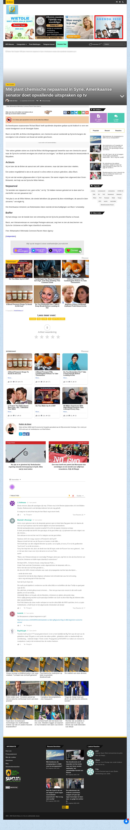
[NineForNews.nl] (10, 9)
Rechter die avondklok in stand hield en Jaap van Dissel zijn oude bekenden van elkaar (75, 724)
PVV (100, 198)
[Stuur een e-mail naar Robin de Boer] (20, 435)
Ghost (97, 760)
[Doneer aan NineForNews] (73, 250)
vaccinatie (113, 201)
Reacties (118, 130)
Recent (107, 130)
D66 (94, 194)
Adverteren (9, 760)
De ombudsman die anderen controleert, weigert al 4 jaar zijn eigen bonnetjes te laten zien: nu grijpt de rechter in (112, 165)
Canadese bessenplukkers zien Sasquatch (51, 698)
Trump (119, 198)
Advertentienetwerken (13, 766)
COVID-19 (120, 191)
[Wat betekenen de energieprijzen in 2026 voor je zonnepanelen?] (95, 139)
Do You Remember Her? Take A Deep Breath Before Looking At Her (47, 306)
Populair (96, 130)
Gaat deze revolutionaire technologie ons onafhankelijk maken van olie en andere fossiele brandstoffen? (19, 724)
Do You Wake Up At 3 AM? (19, 279)
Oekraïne (119, 194)
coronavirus (111, 191)
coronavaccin (101, 191)
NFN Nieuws (9, 44)
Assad (32, 319)
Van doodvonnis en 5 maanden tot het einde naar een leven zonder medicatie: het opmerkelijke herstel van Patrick (113, 147)
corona (93, 191)
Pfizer (94, 198)
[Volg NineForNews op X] (56, 250)
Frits (97, 769)
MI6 (38, 319)
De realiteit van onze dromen (75, 673)
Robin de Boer (13, 101)
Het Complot (15, 51)
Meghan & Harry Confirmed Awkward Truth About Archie (75, 305)
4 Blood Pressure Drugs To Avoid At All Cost (19, 305)
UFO (100, 201)
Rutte (113, 198)
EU (99, 194)
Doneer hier (61, 44)
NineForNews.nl (18, 310)
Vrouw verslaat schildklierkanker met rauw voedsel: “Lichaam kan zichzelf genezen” (22, 674)
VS (50, 319)
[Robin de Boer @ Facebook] (27, 435)
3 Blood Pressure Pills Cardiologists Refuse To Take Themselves (75, 280)
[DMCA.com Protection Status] (24, 787)
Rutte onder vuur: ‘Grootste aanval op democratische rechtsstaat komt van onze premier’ (22, 699)
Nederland (111, 194)
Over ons (8, 751)
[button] (21, 250)
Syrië (44, 319)
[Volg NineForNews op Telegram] (38, 250)
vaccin (105, 201)
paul (97, 751)
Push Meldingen (34, 44)
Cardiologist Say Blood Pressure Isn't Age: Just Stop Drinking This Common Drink (47, 280)
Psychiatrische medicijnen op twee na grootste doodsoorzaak (51, 675)
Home (9, 51)
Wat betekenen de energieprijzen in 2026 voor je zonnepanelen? (113, 137)
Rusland (106, 198)
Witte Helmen (58, 319)
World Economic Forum (107, 205)
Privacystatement (11, 754)
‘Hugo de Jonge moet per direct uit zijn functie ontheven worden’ (76, 699)
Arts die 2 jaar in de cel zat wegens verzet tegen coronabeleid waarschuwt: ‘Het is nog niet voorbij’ (113, 156)
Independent (10, 236)
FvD (104, 194)
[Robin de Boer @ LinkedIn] (24, 435)
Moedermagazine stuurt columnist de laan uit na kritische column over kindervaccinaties (113, 174)
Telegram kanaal (49, 44)
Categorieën (21, 44)
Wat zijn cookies (11, 757)
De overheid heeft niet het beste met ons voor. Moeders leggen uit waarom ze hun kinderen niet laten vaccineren (49, 723)
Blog (7, 763)
